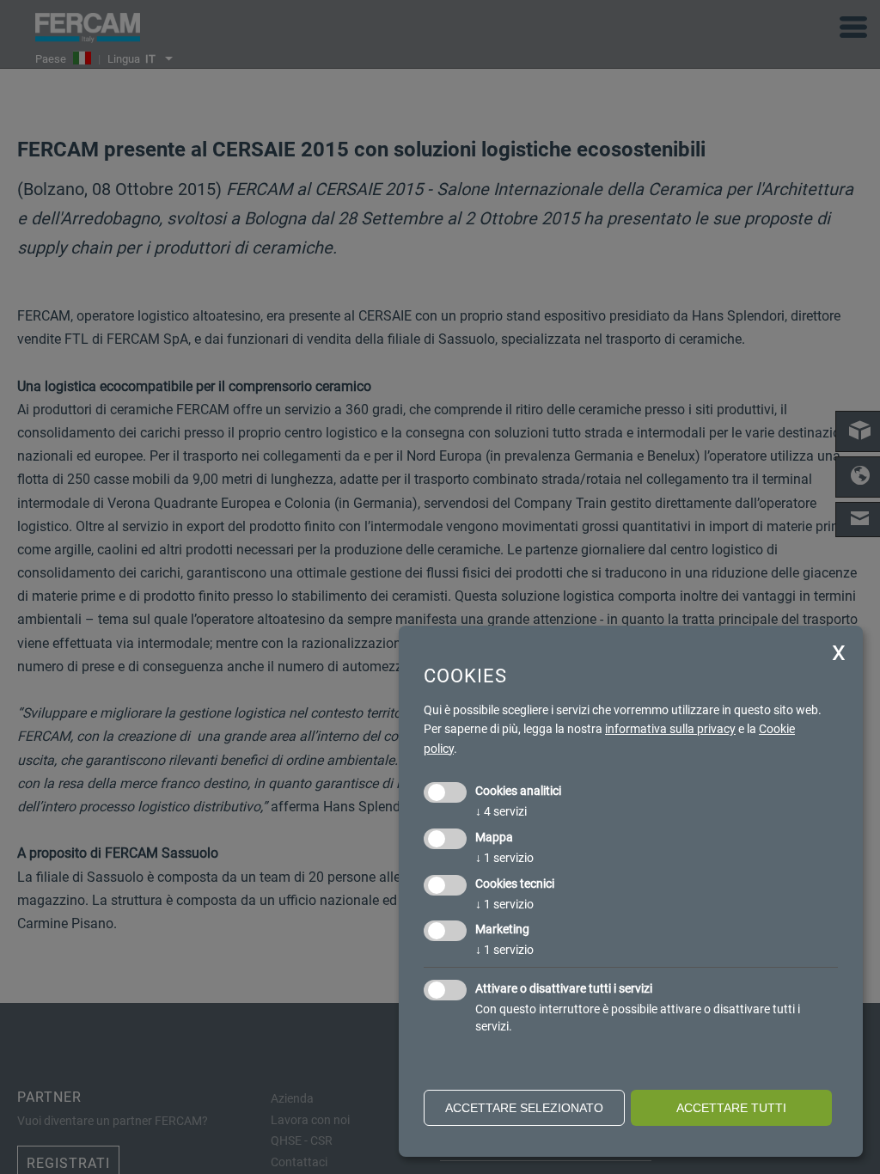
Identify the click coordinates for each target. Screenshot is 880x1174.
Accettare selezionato (524, 1108)
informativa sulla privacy (670, 729)
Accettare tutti (731, 1108)
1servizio (504, 858)
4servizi (501, 811)
